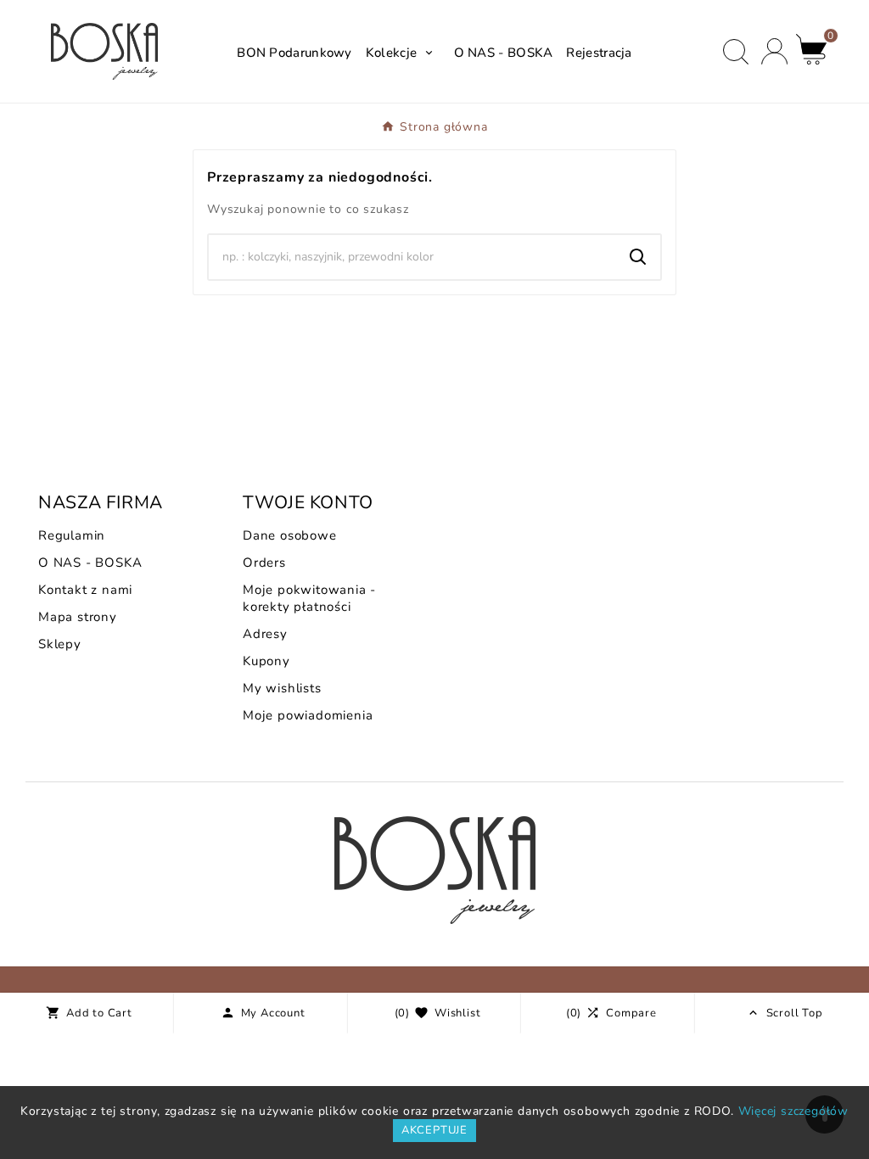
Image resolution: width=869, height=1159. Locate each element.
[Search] (638, 257)
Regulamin (71, 535)
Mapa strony (77, 616)
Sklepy (59, 643)
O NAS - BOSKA (90, 562)
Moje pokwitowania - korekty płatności (309, 598)
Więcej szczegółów (793, 1111)
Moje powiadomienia (308, 715)
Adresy (265, 633)
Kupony (266, 660)
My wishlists (282, 688)
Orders (264, 562)
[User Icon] (774, 51)
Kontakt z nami (85, 589)
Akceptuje (434, 1130)
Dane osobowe (290, 535)
